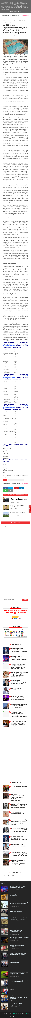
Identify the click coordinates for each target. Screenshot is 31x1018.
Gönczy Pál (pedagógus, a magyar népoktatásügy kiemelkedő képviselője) (19, 806)
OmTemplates (14, 1013)
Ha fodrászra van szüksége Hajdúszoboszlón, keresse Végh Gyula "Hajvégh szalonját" (19, 822)
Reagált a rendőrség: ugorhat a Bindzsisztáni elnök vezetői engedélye (18, 698)
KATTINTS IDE (25, 16)
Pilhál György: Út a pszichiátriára (16, 689)
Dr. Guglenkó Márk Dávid (8, 875)
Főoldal (4, 20)
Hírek (16, 480)
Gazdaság (10, 480)
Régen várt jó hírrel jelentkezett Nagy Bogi (17, 812)
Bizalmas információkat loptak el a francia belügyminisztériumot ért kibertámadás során (18, 666)
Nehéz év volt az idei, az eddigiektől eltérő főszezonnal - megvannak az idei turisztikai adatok (19, 863)
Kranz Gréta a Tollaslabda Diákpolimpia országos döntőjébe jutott (19, 1004)
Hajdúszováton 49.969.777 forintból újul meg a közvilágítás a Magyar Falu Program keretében (19, 903)
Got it (19, 11)
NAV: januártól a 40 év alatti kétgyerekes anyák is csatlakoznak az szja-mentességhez (19, 675)
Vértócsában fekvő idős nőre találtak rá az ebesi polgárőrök (19, 961)
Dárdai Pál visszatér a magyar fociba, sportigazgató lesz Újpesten (19, 980)
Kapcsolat (21, 1016)
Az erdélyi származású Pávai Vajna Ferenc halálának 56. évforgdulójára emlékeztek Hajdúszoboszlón (19, 831)
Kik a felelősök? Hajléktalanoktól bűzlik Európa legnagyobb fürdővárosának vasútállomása (18, 797)
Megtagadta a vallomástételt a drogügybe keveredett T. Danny (19, 682)
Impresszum (15, 1016)
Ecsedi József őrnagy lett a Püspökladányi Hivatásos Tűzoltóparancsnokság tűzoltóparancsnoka (16, 931)
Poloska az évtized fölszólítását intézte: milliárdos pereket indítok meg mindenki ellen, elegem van (19, 715)
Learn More (13, 11)
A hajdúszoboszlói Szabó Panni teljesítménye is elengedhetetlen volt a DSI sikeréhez (19, 997)
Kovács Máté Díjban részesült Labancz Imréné (18, 845)
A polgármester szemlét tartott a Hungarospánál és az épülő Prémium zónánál (19, 854)
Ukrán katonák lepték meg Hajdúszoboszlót (19, 787)
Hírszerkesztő (7, 35)
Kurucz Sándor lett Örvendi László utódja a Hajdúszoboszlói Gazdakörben (19, 918)
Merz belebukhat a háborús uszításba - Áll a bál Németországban (19, 706)
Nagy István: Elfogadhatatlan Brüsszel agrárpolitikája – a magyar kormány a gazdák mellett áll (19, 499)
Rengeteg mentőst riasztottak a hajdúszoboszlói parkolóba (19, 658)
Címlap (9, 1016)
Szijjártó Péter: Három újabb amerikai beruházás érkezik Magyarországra (17, 507)
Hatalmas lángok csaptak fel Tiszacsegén (17, 946)
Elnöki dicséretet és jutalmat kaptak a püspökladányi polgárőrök (19, 910)
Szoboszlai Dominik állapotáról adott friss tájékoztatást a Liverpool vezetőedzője (19, 973)
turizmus (9, 20)
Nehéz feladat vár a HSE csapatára (18, 988)
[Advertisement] (14, 753)
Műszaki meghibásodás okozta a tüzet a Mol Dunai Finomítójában (18, 513)
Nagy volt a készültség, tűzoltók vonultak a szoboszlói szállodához (19, 938)
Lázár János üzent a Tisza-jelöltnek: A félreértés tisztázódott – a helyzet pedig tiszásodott (19, 724)
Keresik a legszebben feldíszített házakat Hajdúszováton (20, 894)
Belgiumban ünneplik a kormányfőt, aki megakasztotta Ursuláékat (19, 650)
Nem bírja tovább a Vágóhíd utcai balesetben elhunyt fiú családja (18, 954)
